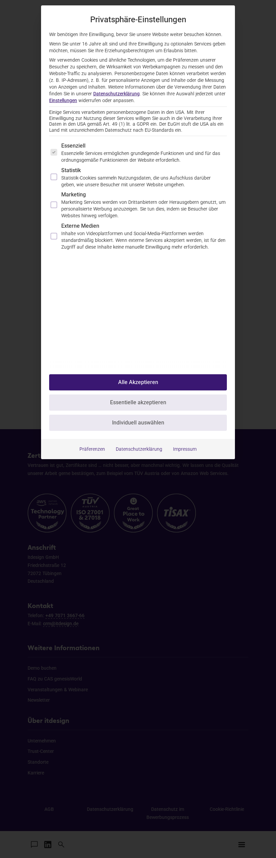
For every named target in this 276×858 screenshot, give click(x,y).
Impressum (185, 449)
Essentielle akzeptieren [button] (138, 402)
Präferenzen (92, 449)
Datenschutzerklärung (116, 93)
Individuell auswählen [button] (138, 422)
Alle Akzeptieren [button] (138, 382)
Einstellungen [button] (63, 100)
